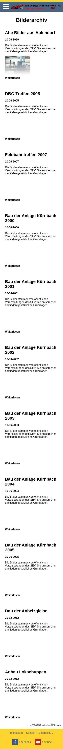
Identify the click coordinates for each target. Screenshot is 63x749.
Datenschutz (45, 732)
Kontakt (30, 732)
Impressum (16, 732)
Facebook (25, 741)
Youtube (47, 741)
